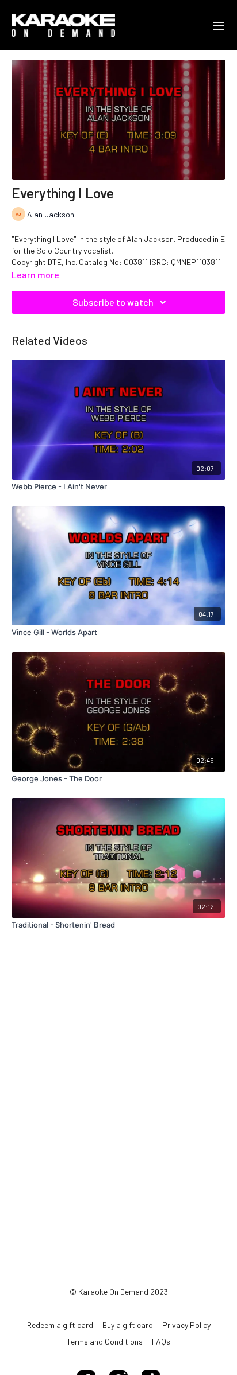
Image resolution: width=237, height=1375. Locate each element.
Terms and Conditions (105, 1341)
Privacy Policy (186, 1325)
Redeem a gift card (60, 1325)
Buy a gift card (127, 1325)
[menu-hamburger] (218, 25)
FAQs (161, 1341)
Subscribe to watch (113, 302)
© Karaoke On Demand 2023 (119, 1292)
